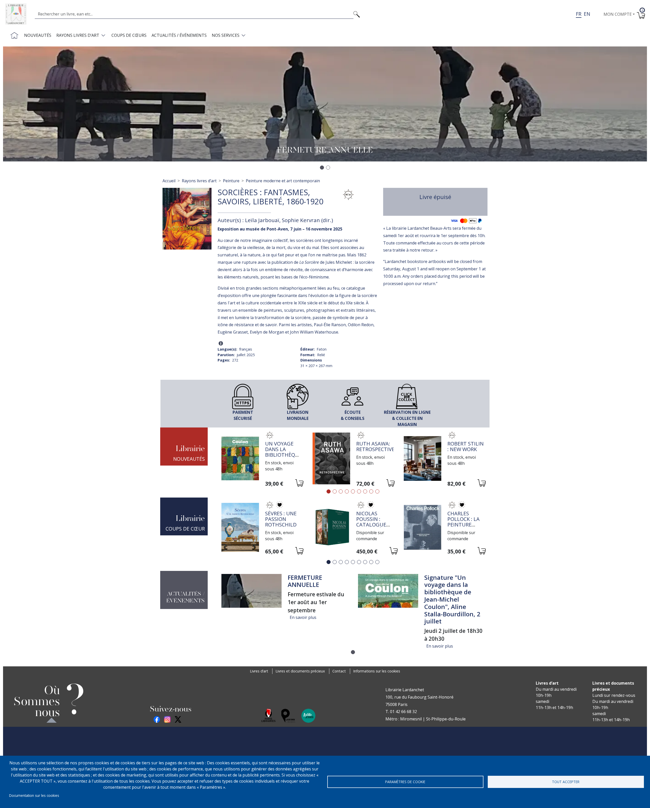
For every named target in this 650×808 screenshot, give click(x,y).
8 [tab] (371, 491)
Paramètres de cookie (405, 781)
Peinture (231, 181)
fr (578, 13)
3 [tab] (341, 491)
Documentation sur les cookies (34, 795)
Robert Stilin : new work (465, 446)
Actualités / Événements (179, 35)
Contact (339, 671)
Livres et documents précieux (300, 671)
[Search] (356, 14)
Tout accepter (565, 781)
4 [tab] (347, 491)
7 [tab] (365, 491)
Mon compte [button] (618, 14)
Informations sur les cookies (376, 671)
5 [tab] (353, 491)
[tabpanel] (261, 459)
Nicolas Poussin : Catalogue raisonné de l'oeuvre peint (372, 527)
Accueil (168, 181)
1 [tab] (329, 491)
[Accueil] (18, 14)
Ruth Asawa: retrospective (375, 446)
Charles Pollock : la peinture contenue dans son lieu (466, 524)
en (587, 13)
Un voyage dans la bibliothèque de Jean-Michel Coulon (283, 457)
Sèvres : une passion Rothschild (281, 519)
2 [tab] (335, 491)
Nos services (225, 35)
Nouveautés (37, 35)
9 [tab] (377, 491)
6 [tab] (359, 491)
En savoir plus (303, 617)
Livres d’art (259, 671)
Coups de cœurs (129, 35)
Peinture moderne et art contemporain (283, 181)
